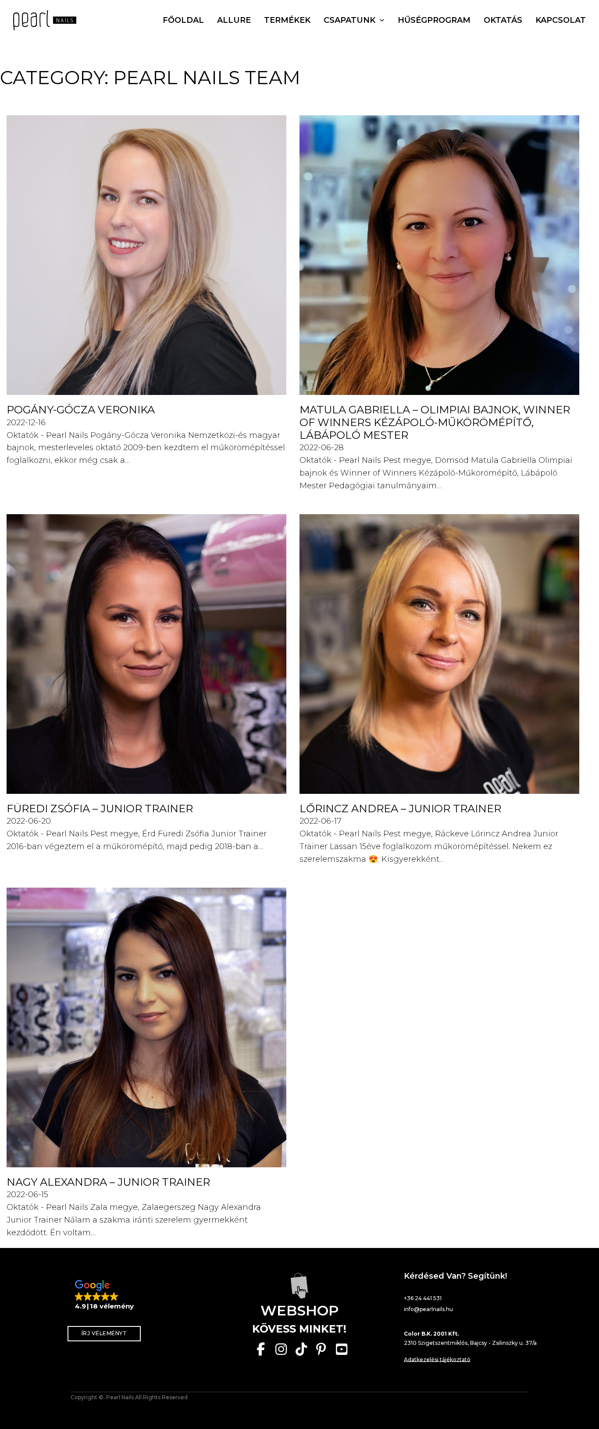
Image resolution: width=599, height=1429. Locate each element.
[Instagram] (281, 1349)
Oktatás (503, 20)
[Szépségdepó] (299, 1285)
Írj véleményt (104, 1333)
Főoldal (183, 20)
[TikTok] (301, 1349)
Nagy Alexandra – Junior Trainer (108, 1182)
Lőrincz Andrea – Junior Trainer (400, 808)
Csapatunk (349, 20)
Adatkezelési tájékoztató (437, 1359)
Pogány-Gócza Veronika (81, 409)
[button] (104, 1295)
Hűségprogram (434, 20)
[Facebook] (260, 1349)
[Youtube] (341, 1349)
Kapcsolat (560, 20)
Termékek (287, 20)
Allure (234, 20)
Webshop (299, 1310)
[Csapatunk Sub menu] (382, 20)
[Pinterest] (321, 1349)
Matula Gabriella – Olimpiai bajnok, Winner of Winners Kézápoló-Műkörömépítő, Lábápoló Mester (435, 422)
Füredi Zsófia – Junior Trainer (100, 808)
